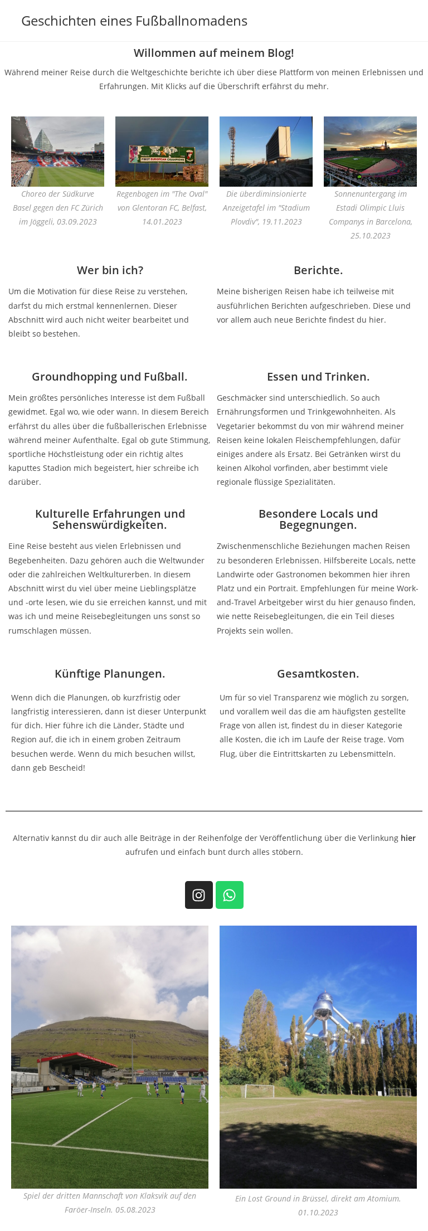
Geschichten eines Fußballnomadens (134, 20)
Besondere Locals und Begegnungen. (318, 519)
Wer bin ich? (110, 270)
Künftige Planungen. (110, 673)
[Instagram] (199, 895)
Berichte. (318, 270)
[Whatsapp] (230, 895)
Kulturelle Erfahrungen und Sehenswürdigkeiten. (110, 519)
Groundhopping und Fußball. (110, 376)
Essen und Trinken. (318, 376)
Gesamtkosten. (318, 673)
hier (408, 838)
